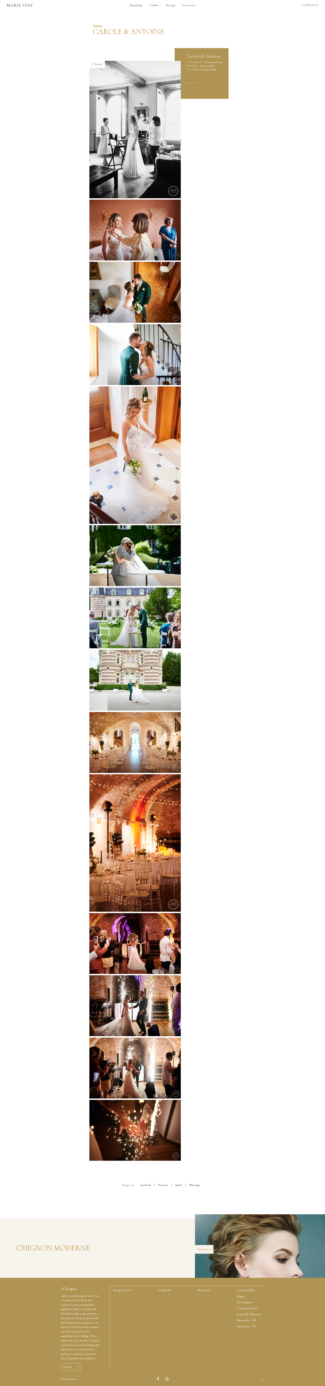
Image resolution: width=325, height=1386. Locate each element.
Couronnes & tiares (247, 1308)
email (178, 1185)
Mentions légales (68, 1379)
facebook (145, 1185)
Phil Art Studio (207, 65)
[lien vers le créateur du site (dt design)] (262, 1379)
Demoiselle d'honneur (249, 1314)
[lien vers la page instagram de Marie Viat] (167, 1379)
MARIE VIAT (19, 5)
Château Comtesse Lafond (204, 69)
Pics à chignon (245, 1302)
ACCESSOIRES (246, 1290)
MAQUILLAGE (122, 1290)
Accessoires (189, 5)
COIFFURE (164, 1290)
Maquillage (136, 5)
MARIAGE (203, 1290)
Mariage (170, 5)
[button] (97, 64)
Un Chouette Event (213, 62)
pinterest (163, 1185)
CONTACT (311, 5)
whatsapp (194, 1185)
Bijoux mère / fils (246, 1326)
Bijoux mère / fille (247, 1320)
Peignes (241, 1296)
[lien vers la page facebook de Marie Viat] (158, 1379)
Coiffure (154, 5)
